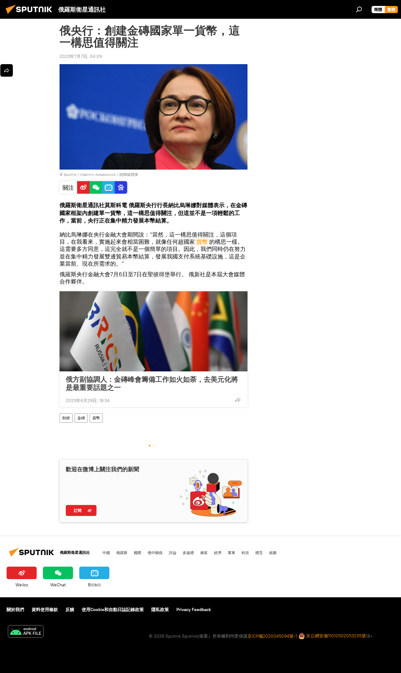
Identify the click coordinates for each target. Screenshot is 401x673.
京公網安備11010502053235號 (335, 636)
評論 (172, 552)
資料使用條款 (45, 609)
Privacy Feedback (193, 609)
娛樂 (273, 552)
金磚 (81, 418)
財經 (66, 418)
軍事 (231, 552)
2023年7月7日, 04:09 (81, 56)
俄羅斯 (122, 552)
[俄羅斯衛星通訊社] (30, 15)
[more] (238, 400)
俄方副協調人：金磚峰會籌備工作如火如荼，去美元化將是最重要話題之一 (152, 383)
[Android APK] (25, 632)
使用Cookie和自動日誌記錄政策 (113, 609)
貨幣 (202, 241)
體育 (259, 552)
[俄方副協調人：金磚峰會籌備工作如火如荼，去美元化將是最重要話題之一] (153, 331)
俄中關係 (155, 552)
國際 (137, 552)
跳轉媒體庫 (128, 174)
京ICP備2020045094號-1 (272, 636)
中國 (106, 552)
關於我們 (15, 609)
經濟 (217, 552)
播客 (204, 552)
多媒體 (188, 552)
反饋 (69, 609)
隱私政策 (160, 609)
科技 (245, 552)
